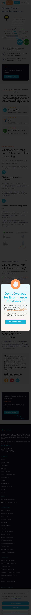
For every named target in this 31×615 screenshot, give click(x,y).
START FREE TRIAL (15, 322)
